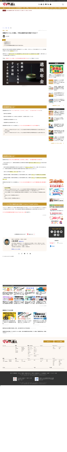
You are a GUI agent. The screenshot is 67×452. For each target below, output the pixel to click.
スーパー (35, 352)
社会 (47, 361)
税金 (16, 358)
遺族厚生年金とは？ (7, 43)
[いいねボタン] (30, 234)
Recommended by (42, 305)
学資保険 (10, 361)
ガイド (19, 367)
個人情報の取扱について (38, 373)
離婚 (59, 361)
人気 (34, 367)
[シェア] (22, 254)
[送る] (24, 254)
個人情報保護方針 (44, 373)
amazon (29, 355)
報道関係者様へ (15, 373)
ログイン (48, 341)
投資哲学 (16, 352)
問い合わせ (19, 373)
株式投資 (22, 347)
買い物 (60, 347)
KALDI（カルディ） (30, 348)
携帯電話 (35, 355)
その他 (50, 367)
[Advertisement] (25, 270)
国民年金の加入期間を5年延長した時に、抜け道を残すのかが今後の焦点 (19, 328)
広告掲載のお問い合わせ (28, 373)
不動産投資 (23, 348)
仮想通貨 (22, 349)
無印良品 (29, 352)
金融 (59, 348)
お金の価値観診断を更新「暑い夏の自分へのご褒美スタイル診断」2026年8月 (19, 10)
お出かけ (54, 348)
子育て (60, 362)
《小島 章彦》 (44, 215)
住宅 (53, 362)
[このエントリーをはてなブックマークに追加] (30, 254)
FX (15, 349)
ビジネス (41, 358)
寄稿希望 (23, 373)
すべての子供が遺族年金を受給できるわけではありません (13, 45)
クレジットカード (36, 354)
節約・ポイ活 (28, 8)
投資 (16, 345)
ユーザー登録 (59, 341)
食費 (28, 353)
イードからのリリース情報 (53, 373)
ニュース (4, 345)
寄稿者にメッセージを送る (16, 249)
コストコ (35, 348)
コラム (4, 367)
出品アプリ (35, 349)
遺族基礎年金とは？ (7, 42)
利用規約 (33, 373)
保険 (3, 358)
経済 (41, 361)
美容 (34, 353)
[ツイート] (19, 254)
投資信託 (16, 348)
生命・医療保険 (5, 361)
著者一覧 (11, 373)
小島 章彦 (15, 241)
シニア (41, 345)
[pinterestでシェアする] (27, 254)
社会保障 (60, 363)
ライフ (54, 358)
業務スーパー (30, 349)
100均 (34, 347)
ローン (29, 358)
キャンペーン (55, 345)
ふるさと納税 (23, 361)
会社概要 (48, 373)
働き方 (54, 361)
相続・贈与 (17, 361)
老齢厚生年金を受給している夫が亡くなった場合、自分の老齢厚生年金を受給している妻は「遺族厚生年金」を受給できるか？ (24, 332)
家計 (53, 363)
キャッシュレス (30, 354)
